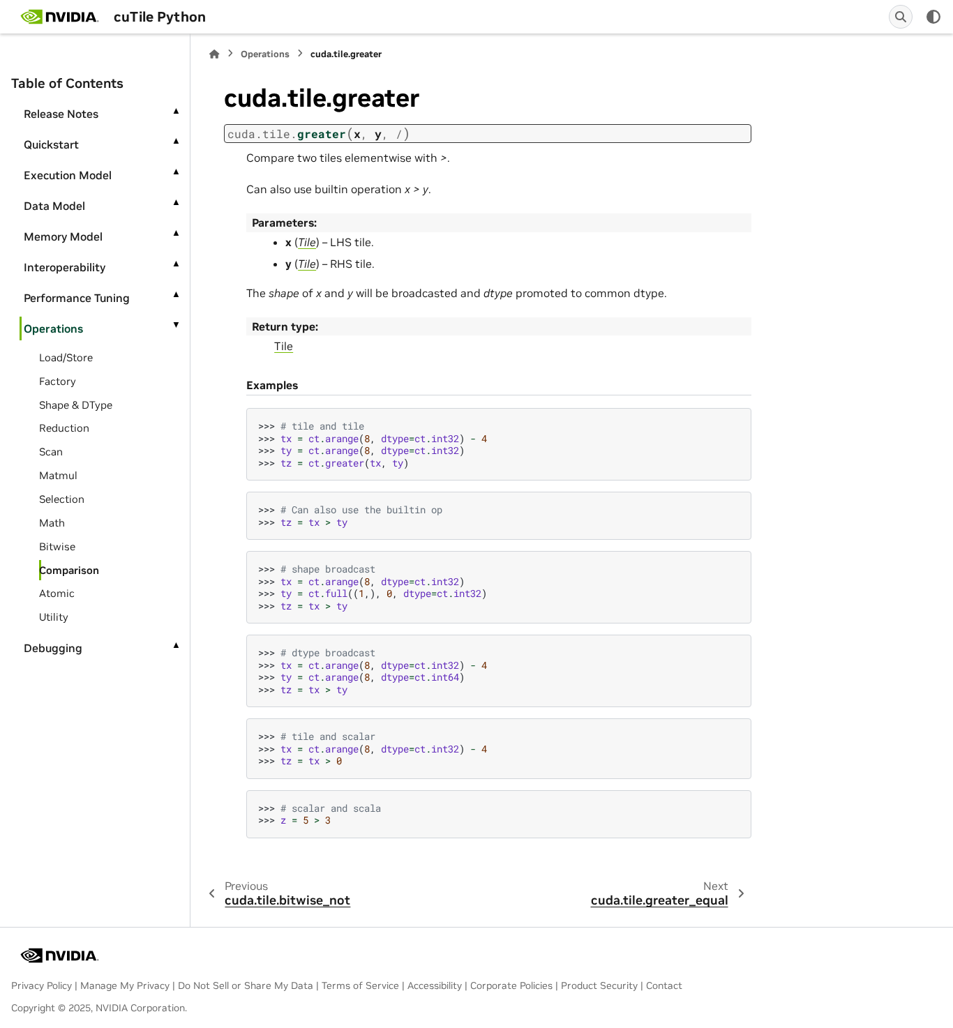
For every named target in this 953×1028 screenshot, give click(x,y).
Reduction (64, 427)
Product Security (599, 985)
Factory (57, 381)
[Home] (214, 54)
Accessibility (434, 985)
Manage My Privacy (125, 985)
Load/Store (66, 357)
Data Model (54, 206)
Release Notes (61, 114)
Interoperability (64, 267)
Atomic (57, 593)
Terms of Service (360, 985)
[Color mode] (933, 17)
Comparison (69, 570)
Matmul (58, 475)
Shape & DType (75, 404)
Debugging (53, 648)
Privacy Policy (41, 985)
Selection (61, 499)
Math (52, 522)
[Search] (901, 17)
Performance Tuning (77, 298)
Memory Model (63, 236)
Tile (283, 346)
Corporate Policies (511, 985)
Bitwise (57, 546)
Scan (51, 451)
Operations (53, 328)
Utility (53, 616)
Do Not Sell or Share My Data (245, 985)
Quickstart (51, 144)
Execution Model (68, 175)
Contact (664, 985)
